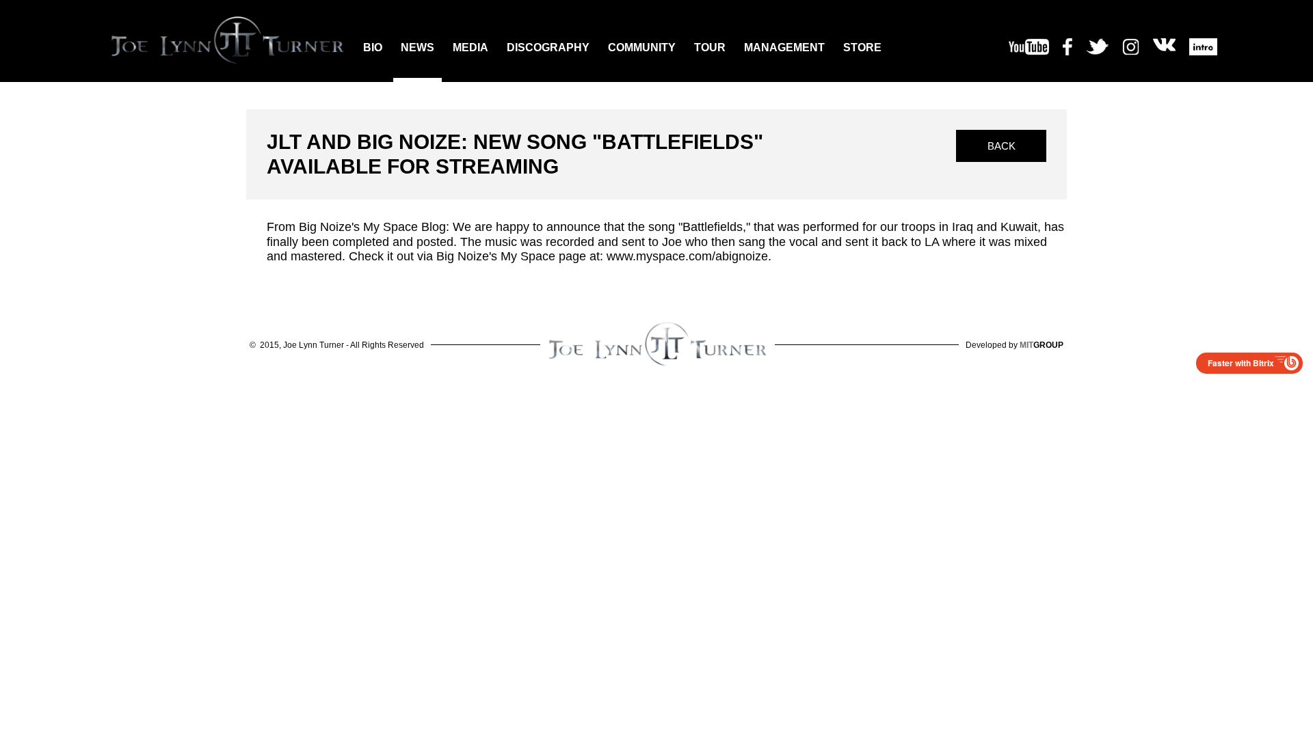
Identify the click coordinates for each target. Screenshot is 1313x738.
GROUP (1041, 345)
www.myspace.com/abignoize (687, 256)
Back (1001, 146)
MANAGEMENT (784, 47)
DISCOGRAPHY (548, 47)
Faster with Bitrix (1241, 363)
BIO (372, 47)
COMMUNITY (642, 47)
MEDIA (470, 47)
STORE (862, 47)
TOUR (710, 47)
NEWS (417, 47)
